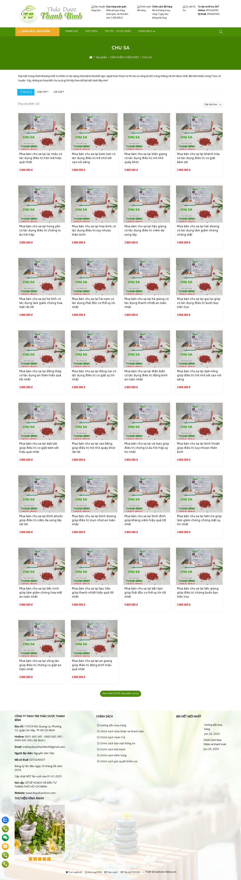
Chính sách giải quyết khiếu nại (118, 761)
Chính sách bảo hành (112, 749)
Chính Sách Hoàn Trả (112, 737)
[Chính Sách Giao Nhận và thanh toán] (189, 744)
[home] (90, 57)
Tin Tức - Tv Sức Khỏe (118, 31)
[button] (221, 32)
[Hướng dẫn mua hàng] (189, 729)
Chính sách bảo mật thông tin (117, 743)
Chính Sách (145, 31)
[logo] (50, 23)
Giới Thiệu (91, 31)
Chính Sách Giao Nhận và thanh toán (122, 731)
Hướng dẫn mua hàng (113, 725)
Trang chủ (71, 31)
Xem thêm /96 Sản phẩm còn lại (121, 693)
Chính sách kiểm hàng (113, 755)
